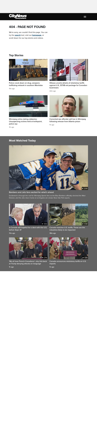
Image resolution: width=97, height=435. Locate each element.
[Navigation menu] (85, 16)
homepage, (37, 35)
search (18, 35)
